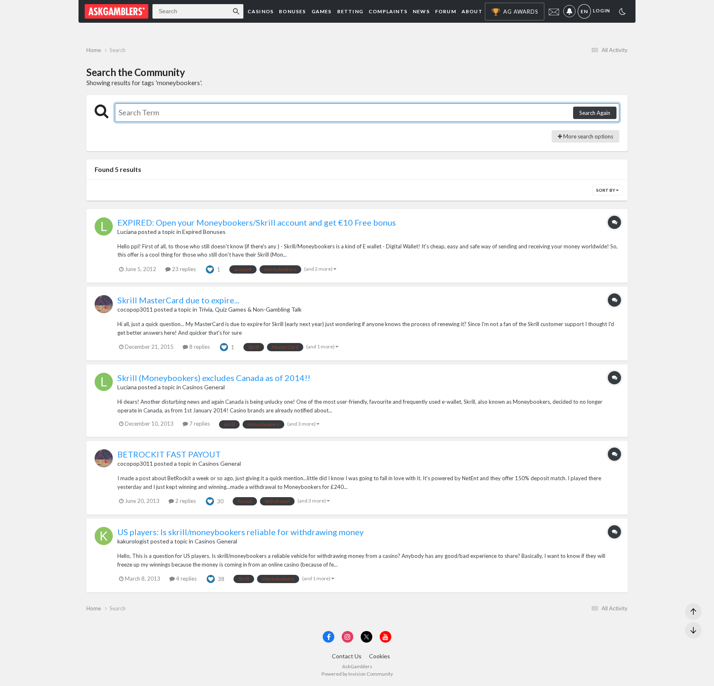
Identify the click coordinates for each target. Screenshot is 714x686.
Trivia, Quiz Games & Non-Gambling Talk (250, 309)
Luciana (127, 231)
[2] (622, 13)
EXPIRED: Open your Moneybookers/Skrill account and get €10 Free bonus (256, 222)
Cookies (379, 656)
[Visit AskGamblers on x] (366, 637)
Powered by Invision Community (357, 674)
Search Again (594, 113)
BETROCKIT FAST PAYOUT (169, 454)
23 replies (183, 269)
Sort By (606, 190)
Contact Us (347, 656)
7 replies (199, 423)
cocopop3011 (135, 309)
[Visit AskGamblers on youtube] (385, 637)
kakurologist (133, 541)
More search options (587, 136)
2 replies (185, 501)
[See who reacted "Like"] (210, 268)
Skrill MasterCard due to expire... (178, 300)
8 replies (199, 346)
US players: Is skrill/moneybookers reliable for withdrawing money (240, 532)
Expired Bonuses (204, 231)
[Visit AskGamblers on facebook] (328, 637)
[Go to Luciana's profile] (104, 226)
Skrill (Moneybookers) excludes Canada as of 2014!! (213, 378)
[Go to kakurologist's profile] (104, 536)
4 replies (186, 578)
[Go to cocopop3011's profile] (104, 304)
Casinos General (203, 387)
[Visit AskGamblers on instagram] (347, 637)
